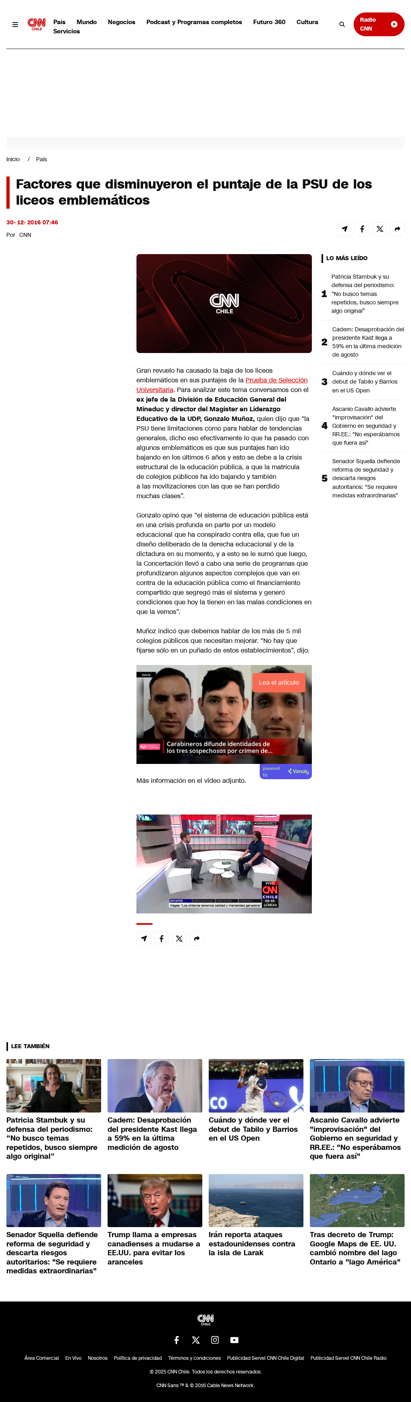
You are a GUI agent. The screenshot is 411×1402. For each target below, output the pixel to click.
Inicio (13, 159)
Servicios (66, 31)
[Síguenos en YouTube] (234, 1340)
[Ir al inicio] (36, 24)
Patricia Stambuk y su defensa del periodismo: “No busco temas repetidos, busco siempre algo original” (365, 293)
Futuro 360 (269, 22)
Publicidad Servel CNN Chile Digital (265, 1358)
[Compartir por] (397, 229)
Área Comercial (41, 1358)
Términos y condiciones (194, 1358)
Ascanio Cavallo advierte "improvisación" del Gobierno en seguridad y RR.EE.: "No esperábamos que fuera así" (366, 426)
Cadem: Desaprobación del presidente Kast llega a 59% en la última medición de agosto (368, 342)
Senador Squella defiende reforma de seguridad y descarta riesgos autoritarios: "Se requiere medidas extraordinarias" (366, 478)
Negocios (121, 22)
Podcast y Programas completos (194, 22)
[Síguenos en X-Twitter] (195, 1340)
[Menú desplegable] (15, 24)
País (59, 22)
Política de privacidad (138, 1358)
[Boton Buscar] (342, 24)
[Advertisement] (66, 714)
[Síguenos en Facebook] (176, 1340)
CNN (25, 235)
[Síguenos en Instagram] (215, 1340)
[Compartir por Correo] (344, 229)
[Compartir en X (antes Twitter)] (379, 229)
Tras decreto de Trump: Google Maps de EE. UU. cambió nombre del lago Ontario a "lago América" (355, 1248)
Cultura (307, 22)
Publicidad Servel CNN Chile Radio (349, 1358)
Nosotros (98, 1358)
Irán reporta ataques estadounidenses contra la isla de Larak (252, 1244)
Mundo (87, 22)
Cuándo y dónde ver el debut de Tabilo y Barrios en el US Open (364, 381)
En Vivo (73, 1358)
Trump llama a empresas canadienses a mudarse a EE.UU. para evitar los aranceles (154, 1248)
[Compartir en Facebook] (362, 229)
